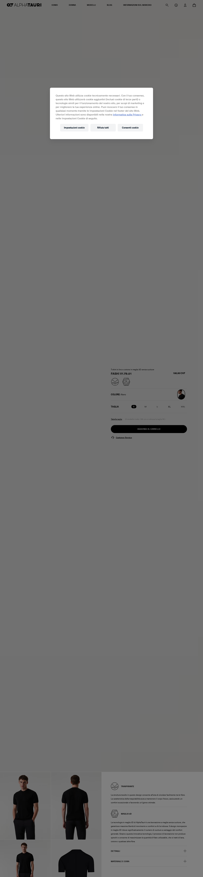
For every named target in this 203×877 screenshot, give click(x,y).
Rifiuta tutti (103, 127)
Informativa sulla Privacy (127, 114)
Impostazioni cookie (74, 127)
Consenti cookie (130, 127)
